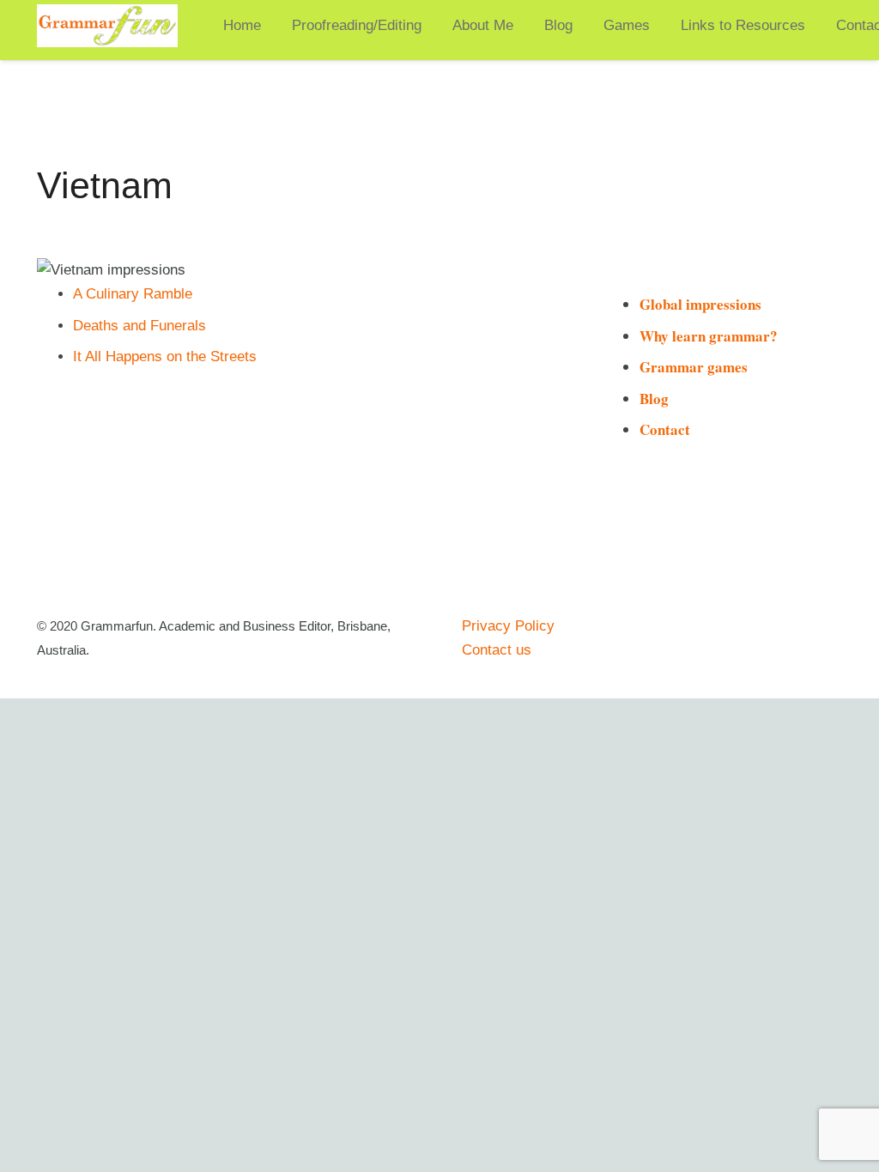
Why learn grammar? (709, 336)
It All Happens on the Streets (165, 356)
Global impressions (700, 304)
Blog (654, 398)
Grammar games (694, 367)
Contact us (496, 650)
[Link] (108, 25)
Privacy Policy (508, 626)
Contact (665, 429)
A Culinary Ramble (132, 294)
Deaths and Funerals (139, 325)
